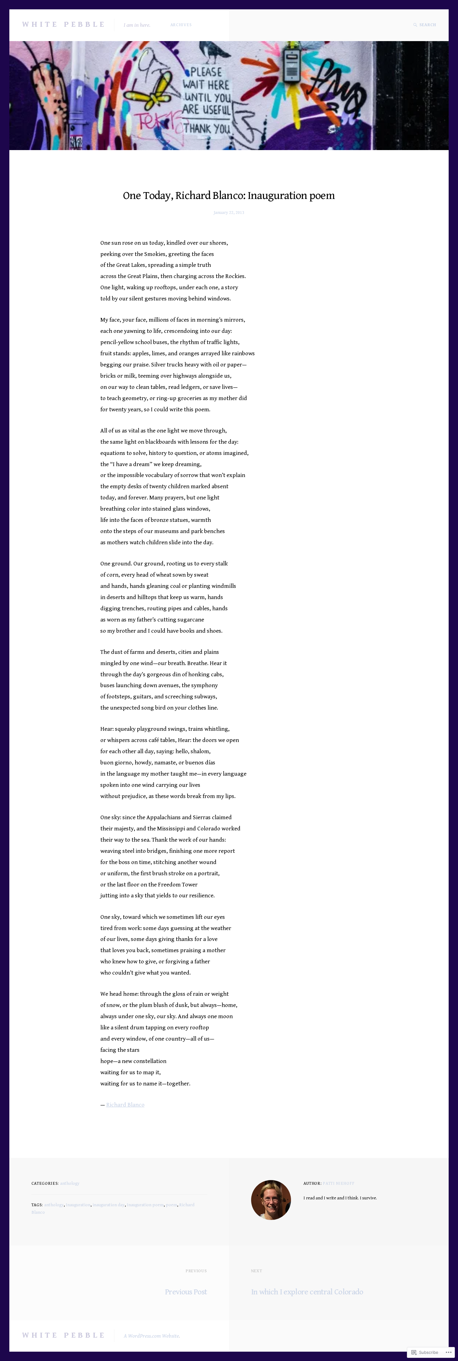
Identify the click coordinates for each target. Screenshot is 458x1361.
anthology (69, 1183)
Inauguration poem (145, 1205)
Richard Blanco (125, 1104)
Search (427, 24)
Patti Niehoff (338, 1183)
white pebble (64, 24)
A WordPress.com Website (151, 1336)
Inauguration (78, 1205)
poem (171, 1205)
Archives (181, 24)
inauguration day (109, 1205)
